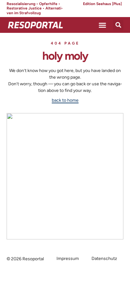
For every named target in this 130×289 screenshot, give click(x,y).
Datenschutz (104, 258)
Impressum (67, 258)
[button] (103, 25)
